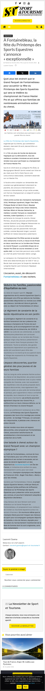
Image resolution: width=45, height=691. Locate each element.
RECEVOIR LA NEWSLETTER (22, 20)
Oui (19, 687)
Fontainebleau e (13, 276)
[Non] (42, 682)
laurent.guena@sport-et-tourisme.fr (25, 545)
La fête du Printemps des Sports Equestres (21, 141)
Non (25, 687)
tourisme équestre (22, 465)
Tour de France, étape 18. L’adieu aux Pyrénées (18, 663)
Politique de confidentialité (25, 683)
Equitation (8, 36)
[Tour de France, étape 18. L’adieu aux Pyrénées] (22, 639)
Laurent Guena (8, 65)
